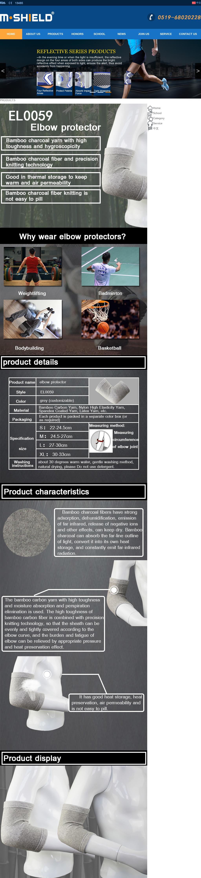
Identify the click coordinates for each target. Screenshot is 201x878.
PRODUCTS (55, 34)
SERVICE (166, 34)
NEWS (122, 34)
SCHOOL (99, 34)
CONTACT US (188, 34)
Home (157, 108)
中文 (198, 2)
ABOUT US (33, 34)
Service (157, 123)
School (157, 113)
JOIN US (143, 34)
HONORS (77, 34)
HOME (11, 34)
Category (158, 118)
